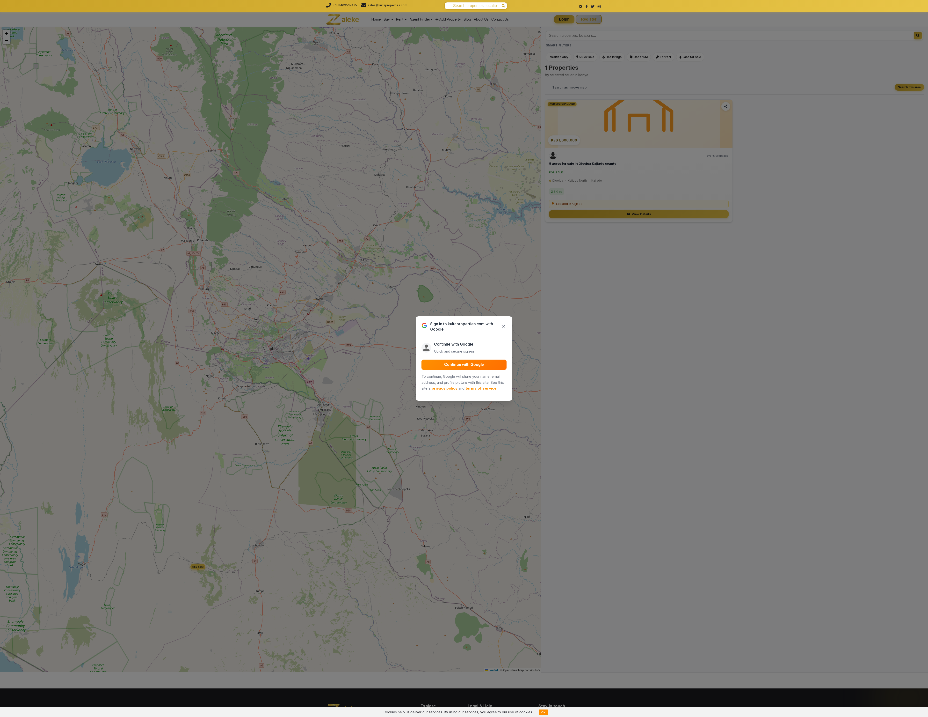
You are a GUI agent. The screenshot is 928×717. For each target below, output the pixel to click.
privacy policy (444, 388)
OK (543, 712)
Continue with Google (464, 364)
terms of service (481, 388)
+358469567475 (345, 5)
